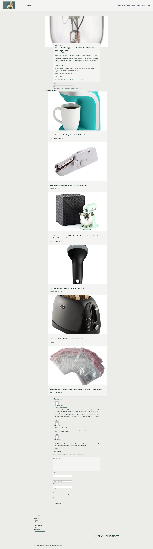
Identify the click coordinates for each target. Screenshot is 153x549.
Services (144, 5)
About (128, 5)
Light (79, 79)
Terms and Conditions (40, 531)
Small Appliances (59, 45)
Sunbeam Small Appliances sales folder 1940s (63, 84)
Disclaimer (37, 529)
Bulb (71, 79)
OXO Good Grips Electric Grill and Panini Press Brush (67, 288)
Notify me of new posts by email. (60, 499)
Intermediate (75, 79)
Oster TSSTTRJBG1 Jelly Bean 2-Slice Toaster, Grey (66, 338)
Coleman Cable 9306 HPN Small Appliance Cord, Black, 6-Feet (67, 87)
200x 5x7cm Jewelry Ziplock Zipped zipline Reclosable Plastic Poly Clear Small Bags (76, 389)
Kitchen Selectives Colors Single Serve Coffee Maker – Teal (68, 135)
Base (68, 79)
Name (54, 477)
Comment (55, 472)
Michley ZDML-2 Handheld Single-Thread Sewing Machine (68, 185)
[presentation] (77, 111)
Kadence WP (59, 545)
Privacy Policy (38, 527)
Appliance (64, 79)
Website (54, 488)
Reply (56, 420)
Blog (123, 5)
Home (119, 5)
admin (57, 52)
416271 (60, 79)
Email (54, 483)
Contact (133, 5)
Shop (138, 5)
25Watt (56, 79)
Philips (83, 79)
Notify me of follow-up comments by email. (62, 494)
